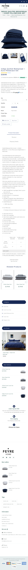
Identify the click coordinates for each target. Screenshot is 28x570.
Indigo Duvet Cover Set (7, 394)
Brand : (2, 110)
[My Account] (24, 1)
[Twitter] (3, 457)
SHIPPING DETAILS (6, 519)
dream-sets (19, 504)
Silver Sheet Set (6, 377)
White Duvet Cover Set (7, 385)
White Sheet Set (6, 369)
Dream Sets (5, 316)
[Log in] (22, 1)
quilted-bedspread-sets (8, 504)
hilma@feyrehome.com (7, 541)
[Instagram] (13, 457)
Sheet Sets (5, 306)
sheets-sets (5, 501)
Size (2, 98)
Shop (8, 15)
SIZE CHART (6, 251)
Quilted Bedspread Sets (8, 313)
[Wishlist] (26, 1)
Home (4, 15)
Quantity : (3, 103)
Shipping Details (14, 141)
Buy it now (14, 120)
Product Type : (4, 113)
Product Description (13, 133)
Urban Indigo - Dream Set (9, 352)
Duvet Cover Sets (7, 310)
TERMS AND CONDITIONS (7, 523)
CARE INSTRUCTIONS (6, 515)
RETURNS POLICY (6, 521)
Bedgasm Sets (6, 320)
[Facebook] (6, 457)
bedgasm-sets (6, 507)
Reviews (14, 137)
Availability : (3, 116)
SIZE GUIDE (4, 517)
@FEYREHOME (14, 261)
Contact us (4, 525)
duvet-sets (14, 501)
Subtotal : (3, 107)
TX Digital (17, 560)
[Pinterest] (10, 457)
